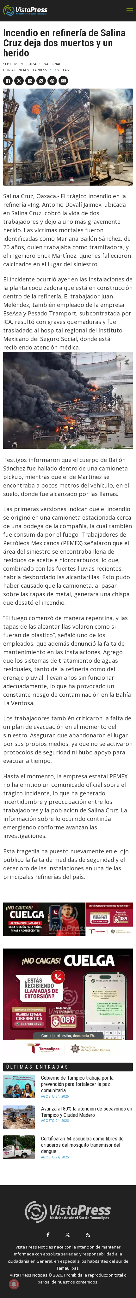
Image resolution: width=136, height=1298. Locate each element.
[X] (19, 80)
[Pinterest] (52, 80)
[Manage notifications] (14, 1284)
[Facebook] (8, 80)
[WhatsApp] (41, 80)
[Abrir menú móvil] (130, 10)
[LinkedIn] (30, 80)
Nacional (52, 63)
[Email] (63, 80)
